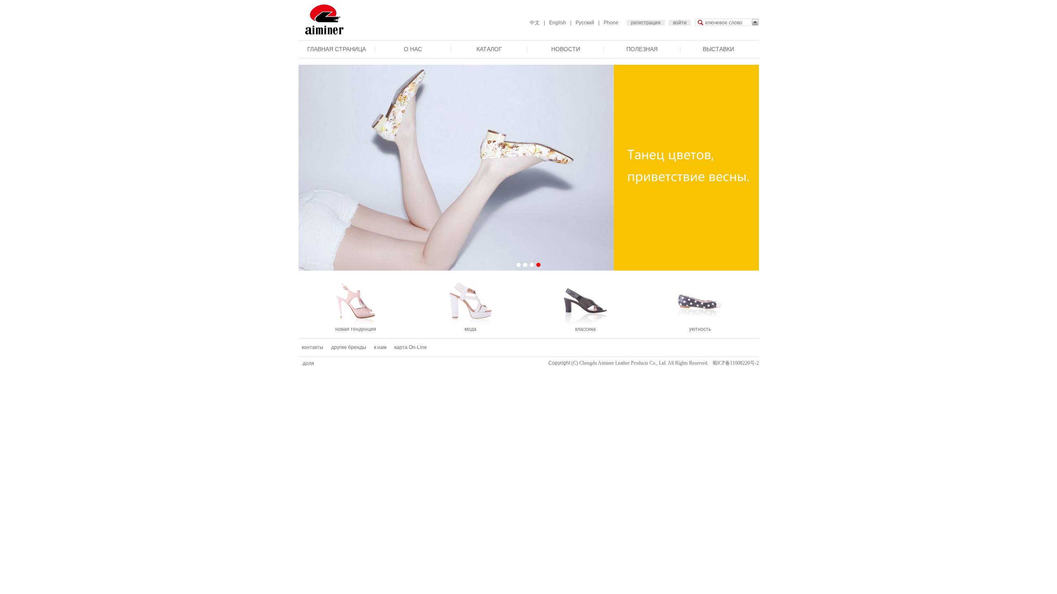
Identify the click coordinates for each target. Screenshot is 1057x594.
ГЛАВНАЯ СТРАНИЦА (336, 49)
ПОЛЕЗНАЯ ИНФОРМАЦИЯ (642, 56)
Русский (585, 23)
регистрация (646, 23)
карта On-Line (410, 347)
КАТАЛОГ (489, 49)
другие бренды (348, 347)
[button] (519, 265)
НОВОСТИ (565, 49)
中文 (535, 23)
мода (470, 329)
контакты (312, 347)
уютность (700, 329)
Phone (611, 23)
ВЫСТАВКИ (718, 49)
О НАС (413, 49)
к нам (380, 347)
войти (680, 23)
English (557, 23)
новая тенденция (355, 329)
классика (585, 329)
